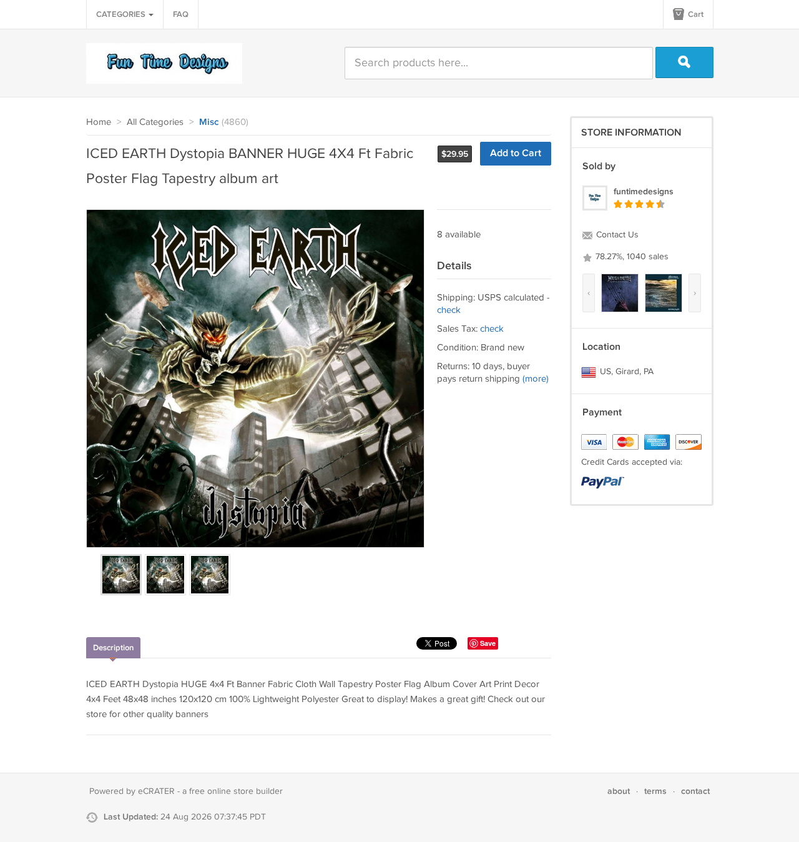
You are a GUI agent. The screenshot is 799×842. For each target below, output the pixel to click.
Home (98, 122)
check (449, 310)
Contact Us (616, 235)
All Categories (155, 122)
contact (695, 791)
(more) (535, 379)
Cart (694, 14)
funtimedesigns (644, 191)
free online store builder (236, 791)
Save (488, 643)
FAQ (181, 14)
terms (655, 791)
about (618, 791)
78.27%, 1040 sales (631, 257)
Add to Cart (515, 153)
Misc (208, 122)
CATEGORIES (121, 14)
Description (113, 648)
